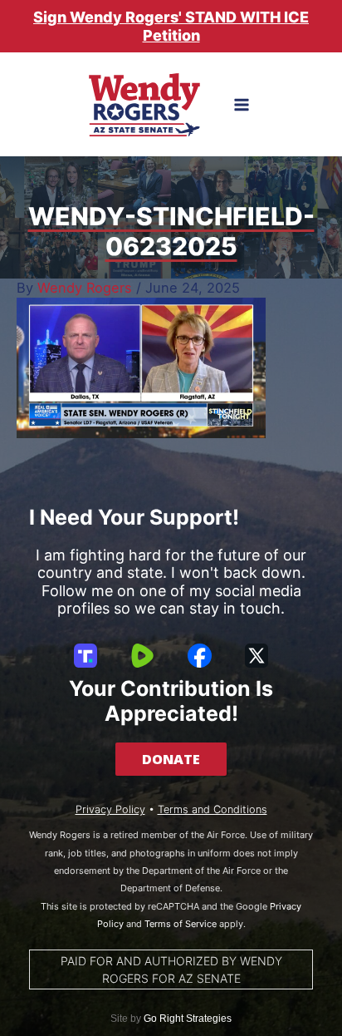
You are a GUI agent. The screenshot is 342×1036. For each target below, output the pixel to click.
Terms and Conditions (212, 809)
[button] (171, 759)
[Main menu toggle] (242, 105)
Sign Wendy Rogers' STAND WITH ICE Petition (171, 26)
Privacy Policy (110, 809)
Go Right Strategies (188, 1018)
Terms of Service (180, 924)
